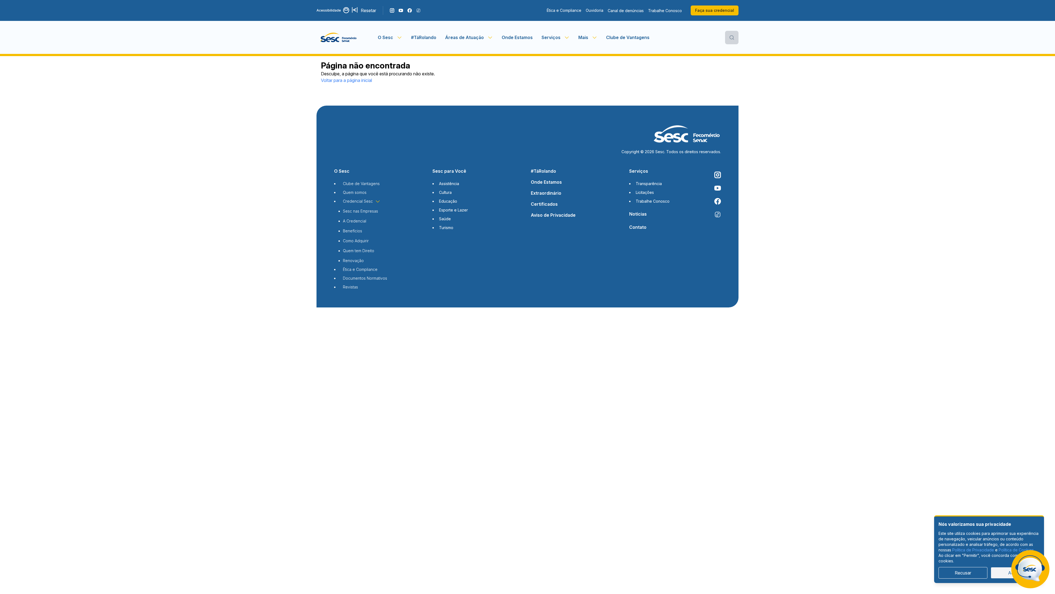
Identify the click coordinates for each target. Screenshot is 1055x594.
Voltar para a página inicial (346, 80)
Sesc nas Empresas (360, 211)
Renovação (353, 260)
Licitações (645, 192)
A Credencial (354, 221)
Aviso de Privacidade (553, 215)
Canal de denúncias (626, 10)
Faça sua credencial (714, 10)
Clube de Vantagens (627, 37)
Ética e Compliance (564, 10)
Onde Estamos (517, 37)
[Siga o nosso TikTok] (418, 10)
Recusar (963, 573)
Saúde (445, 218)
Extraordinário (546, 193)
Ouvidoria (594, 10)
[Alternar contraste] (346, 10)
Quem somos (355, 192)
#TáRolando (423, 37)
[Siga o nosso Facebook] (409, 10)
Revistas (350, 287)
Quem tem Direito (358, 250)
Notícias (638, 214)
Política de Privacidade (973, 550)
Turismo (446, 227)
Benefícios (352, 231)
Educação (448, 201)
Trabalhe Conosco (665, 10)
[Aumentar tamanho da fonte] (355, 10)
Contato (637, 227)
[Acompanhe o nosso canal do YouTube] (401, 10)
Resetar (368, 10)
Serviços (638, 171)
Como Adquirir (356, 240)
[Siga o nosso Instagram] (392, 10)
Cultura (445, 192)
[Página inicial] (347, 37)
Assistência (449, 183)
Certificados (544, 204)
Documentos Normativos (365, 278)
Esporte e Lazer (453, 210)
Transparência (649, 183)
